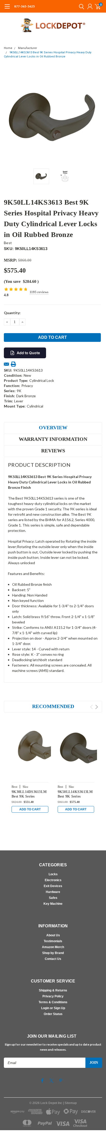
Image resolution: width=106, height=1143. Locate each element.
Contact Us (53, 959)
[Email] (6, 364)
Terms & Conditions (53, 1002)
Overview (53, 427)
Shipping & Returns (53, 990)
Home (8, 48)
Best (8, 243)
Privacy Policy (53, 996)
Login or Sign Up (53, 1008)
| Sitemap (70, 1103)
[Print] (13, 364)
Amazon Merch (53, 947)
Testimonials (53, 941)
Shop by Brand (53, 953)
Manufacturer (27, 48)
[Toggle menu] (7, 9)
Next (97, 117)
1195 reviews (39, 292)
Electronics (53, 880)
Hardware (53, 892)
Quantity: (12, 313)
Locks (53, 874)
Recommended (53, 706)
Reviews (53, 450)
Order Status (53, 1014)
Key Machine (53, 904)
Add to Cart (30, 809)
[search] (80, 6)
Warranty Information (53, 439)
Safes (53, 898)
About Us (53, 935)
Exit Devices (53, 886)
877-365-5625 (24, 6)
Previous (9, 117)
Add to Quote (28, 353)
